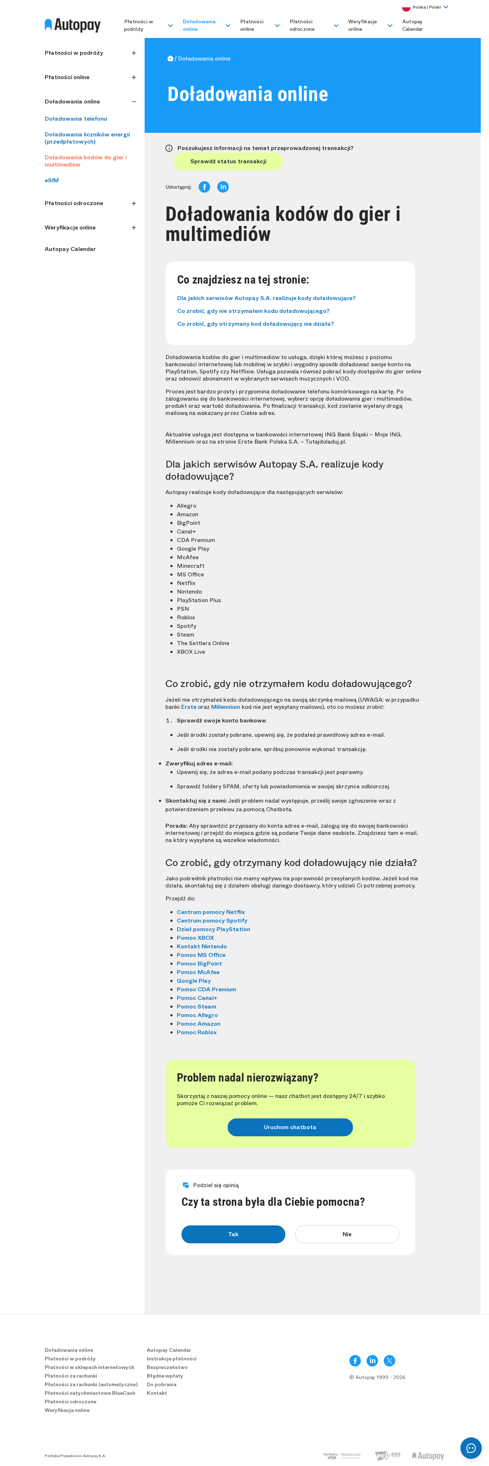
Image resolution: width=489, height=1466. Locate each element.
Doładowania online (199, 25)
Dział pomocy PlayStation (213, 929)
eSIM (52, 180)
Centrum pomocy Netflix (211, 912)
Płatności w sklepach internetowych (89, 1367)
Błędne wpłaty (165, 1375)
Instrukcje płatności (172, 1358)
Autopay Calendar (412, 25)
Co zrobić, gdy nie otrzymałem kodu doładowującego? (253, 311)
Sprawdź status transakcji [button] (228, 161)
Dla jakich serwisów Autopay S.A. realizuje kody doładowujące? (266, 298)
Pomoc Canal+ (197, 998)
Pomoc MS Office (201, 955)
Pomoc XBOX (195, 938)
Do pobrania (161, 1384)
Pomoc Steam (196, 1006)
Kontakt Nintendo (202, 946)
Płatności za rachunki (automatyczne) (91, 1384)
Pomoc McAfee (198, 972)
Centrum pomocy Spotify (212, 920)
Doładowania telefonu (76, 119)
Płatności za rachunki (71, 1375)
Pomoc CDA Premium (206, 989)
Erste (189, 707)
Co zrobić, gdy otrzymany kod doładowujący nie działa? (255, 324)
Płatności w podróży (138, 25)
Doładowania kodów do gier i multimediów (86, 161)
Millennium (225, 707)
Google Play (194, 981)
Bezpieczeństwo (167, 1367)
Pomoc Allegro (197, 1015)
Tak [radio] (233, 1234)
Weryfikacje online (362, 25)
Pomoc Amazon (199, 1024)
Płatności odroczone (302, 25)
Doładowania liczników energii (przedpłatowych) (87, 138)
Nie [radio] (347, 1234)
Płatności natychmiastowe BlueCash (90, 1393)
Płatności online (251, 25)
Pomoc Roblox (197, 1032)
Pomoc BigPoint (199, 963)
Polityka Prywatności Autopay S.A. (75, 1455)
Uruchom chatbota (290, 1127)
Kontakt (157, 1393)
